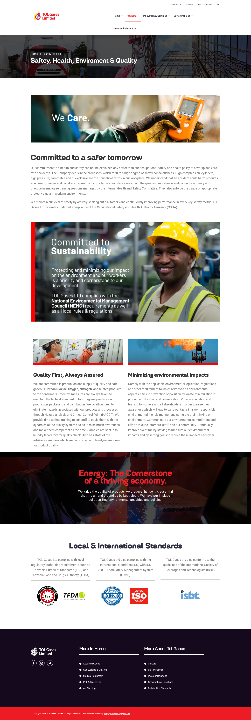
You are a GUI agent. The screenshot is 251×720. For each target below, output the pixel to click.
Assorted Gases (91, 663)
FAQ (218, 4)
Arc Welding (89, 688)
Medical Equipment (93, 676)
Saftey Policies (182, 15)
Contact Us (176, 4)
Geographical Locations (160, 682)
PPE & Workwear (92, 682)
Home (117, 15)
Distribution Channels (159, 688)
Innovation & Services (155, 15)
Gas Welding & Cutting (95, 669)
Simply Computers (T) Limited (117, 713)
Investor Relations (124, 28)
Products (132, 15)
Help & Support (205, 4)
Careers (189, 4)
